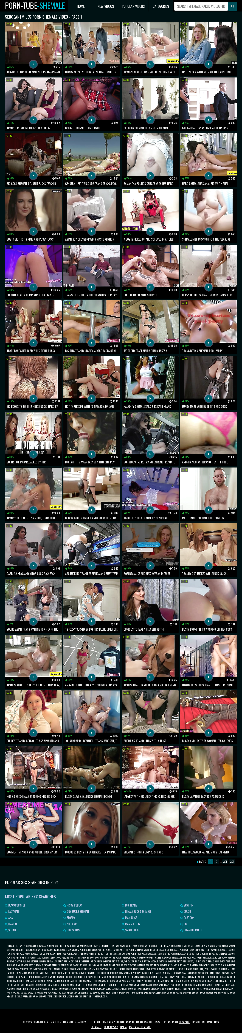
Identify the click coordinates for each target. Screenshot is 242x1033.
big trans (131, 905)
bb (185, 924)
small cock (132, 930)
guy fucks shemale (77, 911)
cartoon (188, 918)
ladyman (13, 911)
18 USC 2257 (111, 1027)
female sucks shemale (138, 911)
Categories (161, 6)
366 (232, 862)
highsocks (73, 930)
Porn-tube (35, 5)
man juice (131, 918)
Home (81, 6)
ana (10, 918)
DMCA (123, 1027)
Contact (96, 1027)
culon (187, 911)
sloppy (70, 918)
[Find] (232, 6)
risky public (74, 905)
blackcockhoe (16, 905)
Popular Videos (133, 6)
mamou (12, 924)
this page (184, 1022)
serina (12, 930)
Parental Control (140, 1027)
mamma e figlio (134, 924)
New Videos (106, 6)
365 (225, 862)
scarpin (188, 905)
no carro (72, 924)
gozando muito (192, 930)
